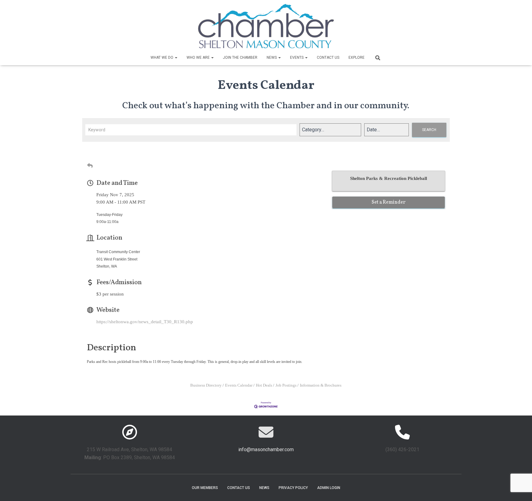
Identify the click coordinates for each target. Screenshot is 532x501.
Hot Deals (264, 385)
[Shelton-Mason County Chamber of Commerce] (266, 26)
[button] (175, 57)
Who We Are (199, 57)
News (272, 57)
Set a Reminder (388, 202)
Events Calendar (238, 385)
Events (297, 57)
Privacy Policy (293, 488)
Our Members (205, 488)
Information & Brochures (320, 385)
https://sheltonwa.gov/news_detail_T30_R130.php (144, 321)
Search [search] (429, 130)
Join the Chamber (240, 57)
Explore (357, 57)
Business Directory (206, 385)
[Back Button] (90, 165)
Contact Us (328, 57)
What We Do (162, 57)
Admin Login (328, 488)
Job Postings (286, 385)
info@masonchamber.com (266, 449)
